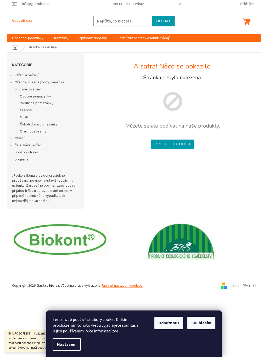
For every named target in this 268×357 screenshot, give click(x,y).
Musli (24, 117)
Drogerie (22, 159)
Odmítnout (168, 323)
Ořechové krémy (33, 131)
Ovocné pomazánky (35, 96)
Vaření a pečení (26, 75)
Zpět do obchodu (172, 144)
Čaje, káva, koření (28, 145)
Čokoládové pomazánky (39, 124)
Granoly (26, 110)
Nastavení (66, 344)
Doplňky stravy (26, 152)
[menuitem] (28, 38)
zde (115, 331)
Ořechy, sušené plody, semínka (39, 82)
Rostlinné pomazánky (36, 103)
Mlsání (19, 138)
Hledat (163, 21)
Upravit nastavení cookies (122, 285)
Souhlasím (201, 323)
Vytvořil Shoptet (243, 285)
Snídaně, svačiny (28, 89)
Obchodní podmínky (129, 4)
